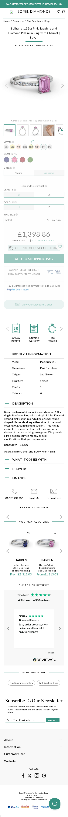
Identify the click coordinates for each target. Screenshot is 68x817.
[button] (8, 628)
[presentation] (6, 86)
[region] (34, 629)
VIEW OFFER (35, 4)
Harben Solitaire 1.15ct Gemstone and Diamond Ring (21, 568)
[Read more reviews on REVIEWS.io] (44, 660)
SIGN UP (52, 720)
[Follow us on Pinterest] (44, 777)
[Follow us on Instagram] (37, 777)
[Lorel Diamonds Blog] (34, 11)
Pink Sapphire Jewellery (21, 683)
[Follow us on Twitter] (29, 777)
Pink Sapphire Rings (48, 683)
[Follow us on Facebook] (23, 777)
